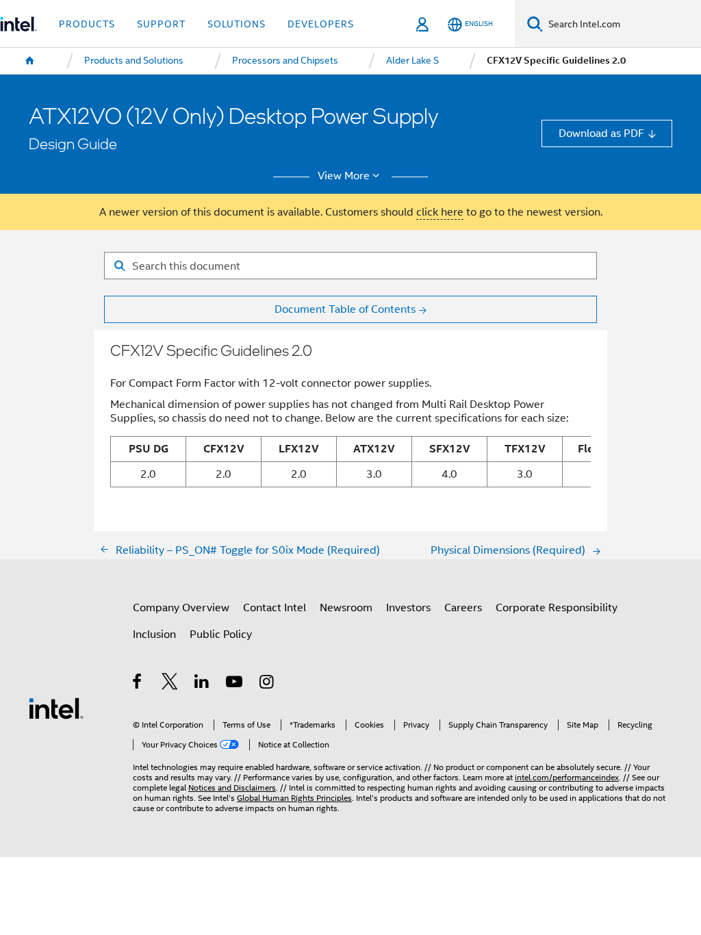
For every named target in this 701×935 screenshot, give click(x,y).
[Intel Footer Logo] (56, 707)
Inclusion (154, 634)
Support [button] (161, 24)
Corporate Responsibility (556, 607)
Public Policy (221, 634)
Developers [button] (321, 24)
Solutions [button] (236, 24)
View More (344, 176)
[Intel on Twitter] (170, 683)
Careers (463, 607)
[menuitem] (30, 61)
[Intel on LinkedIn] (202, 683)
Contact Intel (274, 607)
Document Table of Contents (345, 309)
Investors (408, 607)
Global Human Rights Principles (294, 798)
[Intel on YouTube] (235, 683)
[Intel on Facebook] (138, 683)
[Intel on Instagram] (267, 683)
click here (439, 212)
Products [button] (87, 24)
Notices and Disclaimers (232, 787)
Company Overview (181, 607)
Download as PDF (601, 133)
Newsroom (346, 607)
